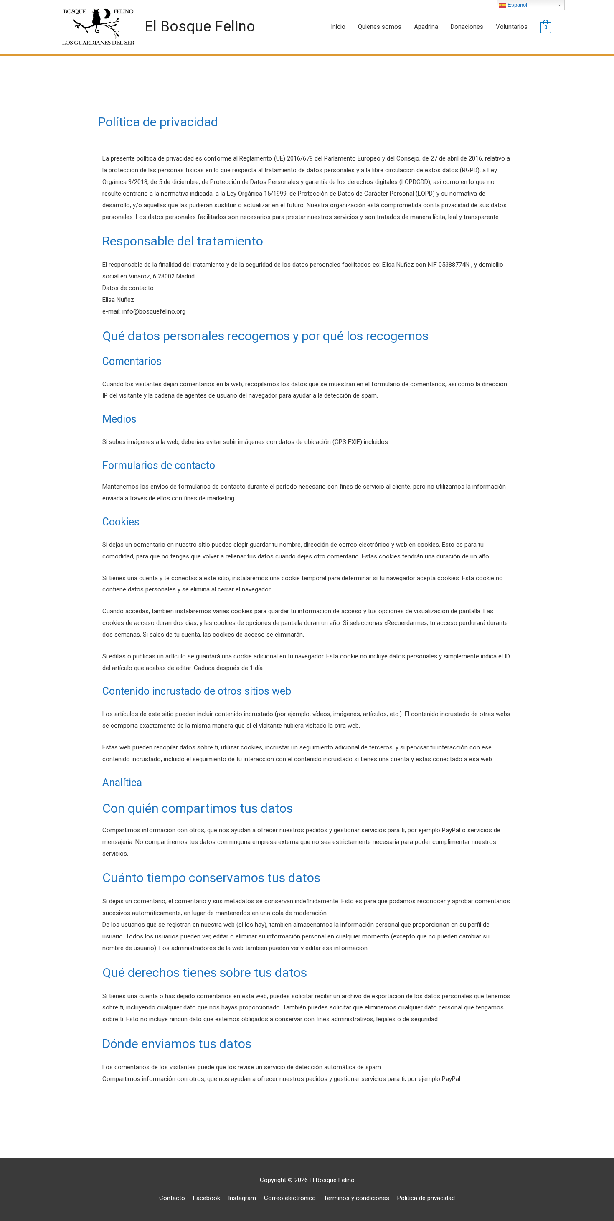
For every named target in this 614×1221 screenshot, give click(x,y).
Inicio (338, 27)
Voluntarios (512, 27)
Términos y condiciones (356, 1198)
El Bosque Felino (200, 26)
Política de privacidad (426, 1198)
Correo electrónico (290, 1198)
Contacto (172, 1198)
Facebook (206, 1198)
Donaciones (467, 27)
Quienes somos (379, 27)
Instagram (242, 1198)
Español (516, 5)
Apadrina (426, 27)
